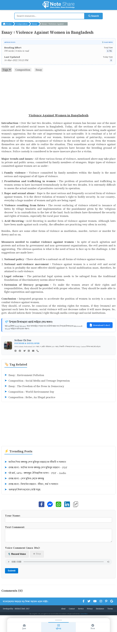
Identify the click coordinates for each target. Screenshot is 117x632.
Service (81, 608)
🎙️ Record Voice (17, 554)
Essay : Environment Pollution (24, 375)
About (63, 608)
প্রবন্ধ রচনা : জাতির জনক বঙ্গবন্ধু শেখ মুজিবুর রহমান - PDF (35, 467)
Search (95, 16)
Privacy (90, 608)
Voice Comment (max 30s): (22, 548)
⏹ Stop (37, 554)
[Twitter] (24, 351)
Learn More (84, 614)
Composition (21, 23)
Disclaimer (100, 608)
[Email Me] (33, 351)
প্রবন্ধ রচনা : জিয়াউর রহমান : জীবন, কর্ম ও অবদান (31, 484)
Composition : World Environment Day (29, 391)
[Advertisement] (58, 93)
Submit (11, 570)
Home (8, 23)
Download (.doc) (101, 325)
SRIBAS (17, 608)
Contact (72, 608)
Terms (110, 608)
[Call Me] (38, 351)
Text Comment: (15, 527)
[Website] (15, 351)
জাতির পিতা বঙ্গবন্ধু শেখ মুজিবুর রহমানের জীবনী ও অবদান (35, 462)
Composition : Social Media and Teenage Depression (37, 380)
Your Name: (12, 515)
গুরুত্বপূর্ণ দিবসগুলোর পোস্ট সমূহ (22, 489)
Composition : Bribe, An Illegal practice (29, 397)
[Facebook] (20, 351)
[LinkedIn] (29, 351)
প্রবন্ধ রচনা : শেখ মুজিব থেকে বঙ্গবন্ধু (24, 478)
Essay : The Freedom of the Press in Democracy (34, 386)
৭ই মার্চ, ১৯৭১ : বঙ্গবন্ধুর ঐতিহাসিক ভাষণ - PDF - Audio (35, 473)
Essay (34, 23)
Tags (5, 70)
